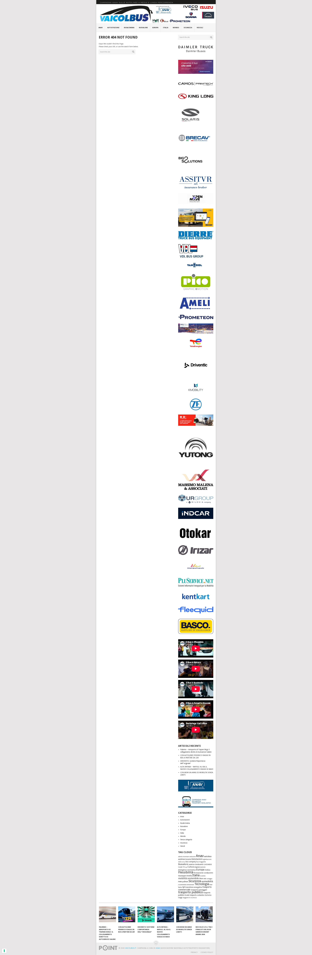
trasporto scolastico (197, 895)
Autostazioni (113, 28)
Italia (165, 28)
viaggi (180, 897)
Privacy (194, 952)
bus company (191, 862)
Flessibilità (185, 872)
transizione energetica (193, 887)
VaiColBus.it (130, 948)
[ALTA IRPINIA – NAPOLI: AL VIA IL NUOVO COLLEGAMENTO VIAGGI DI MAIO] (165, 915)
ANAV (158, 948)
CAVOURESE (208, 864)
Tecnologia (202, 884)
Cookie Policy (207, 952)
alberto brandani (183, 856)
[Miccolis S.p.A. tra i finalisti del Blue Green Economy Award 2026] (204, 915)
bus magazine (201, 862)
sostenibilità (207, 881)
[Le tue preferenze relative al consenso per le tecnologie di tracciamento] (4, 950)
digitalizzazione (200, 867)
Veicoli (200, 28)
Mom (201, 878)
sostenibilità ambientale (186, 884)
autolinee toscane (184, 859)
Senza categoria (186, 839)
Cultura (191, 867)
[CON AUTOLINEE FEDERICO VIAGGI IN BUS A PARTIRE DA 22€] (126, 915)
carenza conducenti (196, 864)
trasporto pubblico (190, 892)
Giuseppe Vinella (185, 876)
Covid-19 (181, 867)
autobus (208, 856)
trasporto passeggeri (199, 890)
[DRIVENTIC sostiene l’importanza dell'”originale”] (146, 915)
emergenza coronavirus (187, 870)
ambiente (192, 856)
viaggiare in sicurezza (190, 897)
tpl (183, 887)
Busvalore (143, 28)
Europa (155, 28)
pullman (185, 882)
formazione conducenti (203, 873)
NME (205, 878)
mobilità (202, 876)
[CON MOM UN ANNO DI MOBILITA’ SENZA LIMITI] (184, 915)
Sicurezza (188, 28)
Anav (100, 28)
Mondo (176, 28)
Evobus (207, 870)
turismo (208, 895)
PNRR (180, 882)
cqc (186, 867)
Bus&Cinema (129, 28)
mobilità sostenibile (188, 878)
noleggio (209, 878)
